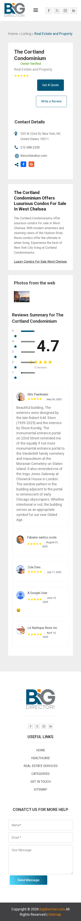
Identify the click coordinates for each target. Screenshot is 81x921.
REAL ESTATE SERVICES (41, 766)
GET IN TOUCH (40, 781)
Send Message (28, 880)
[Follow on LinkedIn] (73, 10)
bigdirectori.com (52, 909)
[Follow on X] (57, 10)
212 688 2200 (30, 147)
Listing (26, 34)
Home (13, 34)
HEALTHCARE (40, 758)
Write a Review (51, 101)
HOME (40, 750)
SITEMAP (40, 789)
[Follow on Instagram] (65, 10)
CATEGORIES (40, 774)
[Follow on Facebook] (48, 10)
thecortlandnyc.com (33, 156)
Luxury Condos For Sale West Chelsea (40, 261)
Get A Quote (50, 85)
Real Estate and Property (53, 34)
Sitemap (54, 914)
